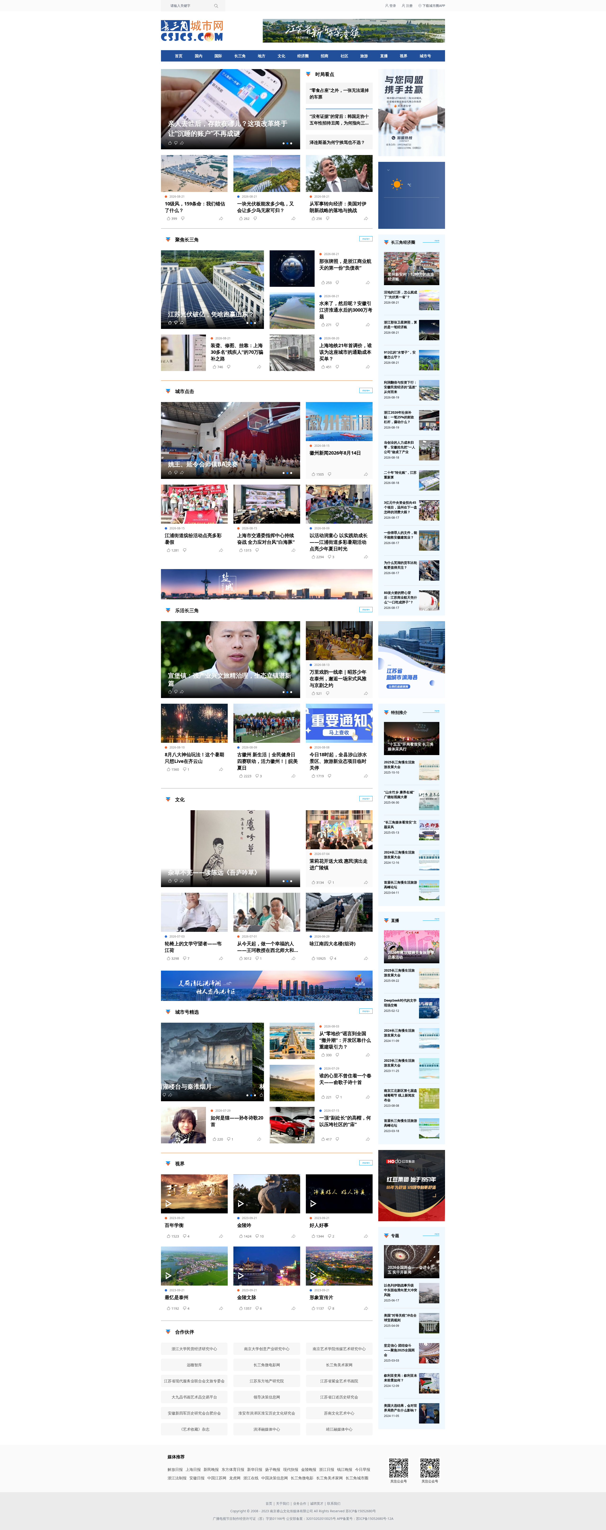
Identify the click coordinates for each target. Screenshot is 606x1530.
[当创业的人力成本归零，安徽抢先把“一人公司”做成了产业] (429, 450)
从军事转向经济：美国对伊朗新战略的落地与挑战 (338, 206)
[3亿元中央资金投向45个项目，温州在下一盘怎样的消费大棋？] (429, 510)
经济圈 (303, 55)
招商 (324, 55)
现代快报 (290, 1469)
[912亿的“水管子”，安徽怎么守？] (429, 360)
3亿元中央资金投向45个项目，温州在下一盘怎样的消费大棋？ (400, 507)
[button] (284, 143)
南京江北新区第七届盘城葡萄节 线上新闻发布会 (400, 1095)
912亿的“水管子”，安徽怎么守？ (400, 354)
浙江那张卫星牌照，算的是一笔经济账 (400, 324)
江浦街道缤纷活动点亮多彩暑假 (193, 538)
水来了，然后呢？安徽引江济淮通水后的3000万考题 (345, 310)
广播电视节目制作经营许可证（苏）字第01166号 (249, 1518)
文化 (281, 55)
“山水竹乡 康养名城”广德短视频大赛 (399, 794)
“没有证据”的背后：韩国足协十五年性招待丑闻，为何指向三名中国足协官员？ (339, 119)
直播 (384, 55)
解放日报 (175, 1469)
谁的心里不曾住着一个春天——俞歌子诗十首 (345, 1078)
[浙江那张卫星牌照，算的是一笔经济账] (429, 330)
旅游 (364, 55)
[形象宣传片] (339, 1266)
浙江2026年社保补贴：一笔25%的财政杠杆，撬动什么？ (399, 417)
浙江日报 (326, 1469)
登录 (392, 5)
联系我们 (333, 1503)
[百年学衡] (194, 1193)
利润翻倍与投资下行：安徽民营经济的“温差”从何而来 (400, 387)
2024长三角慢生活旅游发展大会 (399, 854)
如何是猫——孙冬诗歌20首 (237, 1121)
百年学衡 (174, 1225)
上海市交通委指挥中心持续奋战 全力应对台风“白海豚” (266, 538)
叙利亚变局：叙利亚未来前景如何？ (400, 1377)
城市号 (425, 55)
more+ (366, 238)
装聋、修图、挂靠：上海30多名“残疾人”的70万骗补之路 (237, 352)
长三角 (240, 55)
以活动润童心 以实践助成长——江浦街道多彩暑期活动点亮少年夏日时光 (339, 542)
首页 (179, 55)
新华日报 (254, 1469)
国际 (218, 55)
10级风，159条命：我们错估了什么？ (195, 206)
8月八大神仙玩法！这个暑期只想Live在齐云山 (194, 757)
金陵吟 (244, 1225)
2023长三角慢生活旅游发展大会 (399, 1062)
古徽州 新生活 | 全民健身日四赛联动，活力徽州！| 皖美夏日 (267, 761)
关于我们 (282, 1503)
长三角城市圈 (357, 1478)
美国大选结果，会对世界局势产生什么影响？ (400, 1407)
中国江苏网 (216, 1478)
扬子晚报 (272, 1469)
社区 (344, 55)
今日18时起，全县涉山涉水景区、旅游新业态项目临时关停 (338, 761)
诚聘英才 (316, 1503)
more (437, 240)
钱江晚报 (344, 1469)
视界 (403, 55)
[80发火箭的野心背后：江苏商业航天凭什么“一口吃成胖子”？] (429, 600)
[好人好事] (339, 1193)
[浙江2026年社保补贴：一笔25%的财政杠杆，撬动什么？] (429, 420)
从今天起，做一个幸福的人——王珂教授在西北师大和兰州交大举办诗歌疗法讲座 (265, 947)
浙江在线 (250, 1478)
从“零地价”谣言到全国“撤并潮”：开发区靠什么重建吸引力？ (345, 1040)
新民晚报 (211, 1469)
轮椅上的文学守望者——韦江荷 (193, 946)
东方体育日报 (233, 1469)
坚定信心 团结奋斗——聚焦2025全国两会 (399, 1350)
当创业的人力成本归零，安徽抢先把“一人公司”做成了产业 (399, 447)
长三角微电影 (302, 1478)
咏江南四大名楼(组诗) (333, 943)
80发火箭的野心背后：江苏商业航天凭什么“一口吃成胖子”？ (400, 597)
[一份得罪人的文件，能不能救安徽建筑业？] (429, 540)
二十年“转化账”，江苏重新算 (400, 474)
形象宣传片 (321, 1297)
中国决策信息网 (274, 1478)
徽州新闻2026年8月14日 (335, 453)
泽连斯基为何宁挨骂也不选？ (337, 142)
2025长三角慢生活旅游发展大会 (399, 764)
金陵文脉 (246, 1297)
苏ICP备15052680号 (361, 1511)
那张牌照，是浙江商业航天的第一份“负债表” (345, 264)
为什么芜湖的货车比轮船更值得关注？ (400, 565)
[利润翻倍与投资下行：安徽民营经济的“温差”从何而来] (429, 390)
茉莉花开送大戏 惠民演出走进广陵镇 (339, 864)
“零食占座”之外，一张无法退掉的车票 (339, 93)
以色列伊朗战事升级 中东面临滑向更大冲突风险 (400, 1290)
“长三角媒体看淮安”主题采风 (400, 824)
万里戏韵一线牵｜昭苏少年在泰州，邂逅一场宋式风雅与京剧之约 (338, 678)
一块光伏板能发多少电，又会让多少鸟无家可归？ (265, 206)
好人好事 (319, 1225)
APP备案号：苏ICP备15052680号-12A (365, 1518)
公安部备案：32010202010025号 (311, 1518)
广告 (366, 595)
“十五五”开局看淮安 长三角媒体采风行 (411, 747)
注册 (409, 5)
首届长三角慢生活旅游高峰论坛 (400, 884)
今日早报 (362, 1469)
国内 (198, 55)
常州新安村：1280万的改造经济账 (411, 277)
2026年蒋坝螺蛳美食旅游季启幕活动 (411, 955)
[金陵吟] (266, 1193)
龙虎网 (235, 1478)
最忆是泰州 (176, 1297)
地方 (261, 55)
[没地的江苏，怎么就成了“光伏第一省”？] (429, 300)
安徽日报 (197, 1478)
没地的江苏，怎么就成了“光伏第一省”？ (400, 294)
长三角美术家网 (329, 1478)
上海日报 (193, 1469)
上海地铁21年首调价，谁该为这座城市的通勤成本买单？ (345, 352)
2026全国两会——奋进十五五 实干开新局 (411, 1270)
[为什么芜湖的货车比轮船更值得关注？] (429, 570)
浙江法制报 (177, 1478)
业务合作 (299, 1503)
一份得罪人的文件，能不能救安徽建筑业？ (400, 534)
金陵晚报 (308, 1469)
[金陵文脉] (266, 1266)
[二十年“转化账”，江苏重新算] (429, 480)
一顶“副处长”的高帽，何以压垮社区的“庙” (345, 1121)
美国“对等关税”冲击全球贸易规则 (400, 1317)
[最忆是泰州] (194, 1266)
